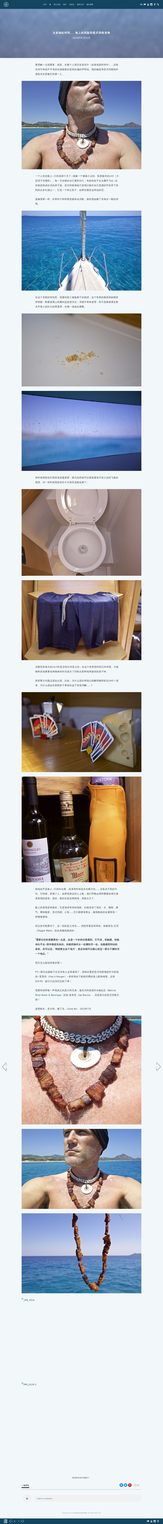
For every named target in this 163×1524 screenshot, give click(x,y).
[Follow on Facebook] (158, 1521)
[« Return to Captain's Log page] (5, 1521)
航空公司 (80, 4)
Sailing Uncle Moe (81, 1513)
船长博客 (90, 4)
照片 (65, 4)
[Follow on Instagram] (155, 1521)
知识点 (71, 4)
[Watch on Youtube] (151, 1521)
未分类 (82, 1478)
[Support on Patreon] (148, 1521)
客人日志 (57, 4)
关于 (45, 4)
